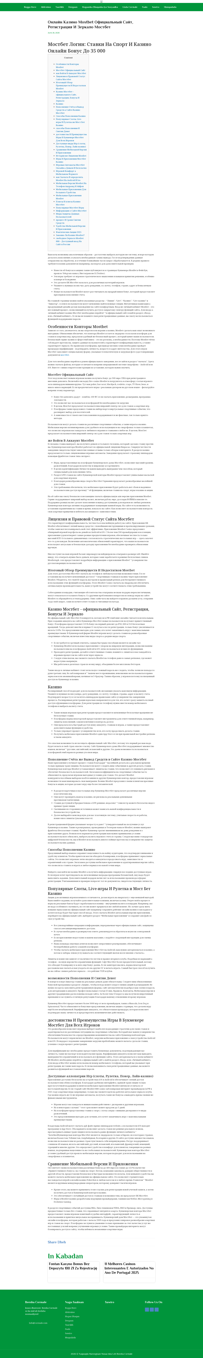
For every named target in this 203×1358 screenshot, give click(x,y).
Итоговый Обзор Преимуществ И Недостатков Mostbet (71, 85)
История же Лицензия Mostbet (71, 155)
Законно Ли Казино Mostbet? (70, 235)
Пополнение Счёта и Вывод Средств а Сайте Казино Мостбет (70, 110)
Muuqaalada (170, 7)
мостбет (65, 355)
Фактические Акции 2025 (69, 232)
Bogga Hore (30, 7)
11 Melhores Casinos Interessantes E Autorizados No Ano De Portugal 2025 (129, 1268)
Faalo (144, 7)
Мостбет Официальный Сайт (70, 70)
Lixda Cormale (130, 7)
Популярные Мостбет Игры (70, 207)
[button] (71, 1242)
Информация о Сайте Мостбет (71, 210)
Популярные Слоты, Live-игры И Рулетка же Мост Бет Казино (70, 122)
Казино (59, 103)
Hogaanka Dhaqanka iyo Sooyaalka (100, 7)
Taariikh (60, 7)
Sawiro (155, 7)
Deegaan (72, 7)
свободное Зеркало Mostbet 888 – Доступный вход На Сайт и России (70, 241)
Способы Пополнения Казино (71, 116)
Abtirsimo (46, 7)
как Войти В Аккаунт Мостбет (71, 73)
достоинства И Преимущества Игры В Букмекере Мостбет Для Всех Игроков (71, 137)
